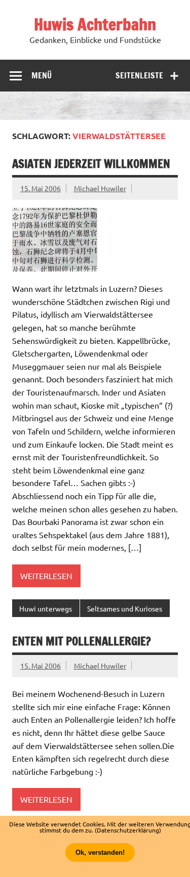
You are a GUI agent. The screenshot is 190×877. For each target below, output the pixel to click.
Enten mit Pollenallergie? (81, 641)
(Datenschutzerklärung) (128, 830)
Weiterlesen (46, 576)
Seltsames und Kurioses (124, 608)
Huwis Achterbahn (95, 24)
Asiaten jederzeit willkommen (91, 163)
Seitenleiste (139, 75)
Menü (41, 75)
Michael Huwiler (100, 188)
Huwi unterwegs (45, 608)
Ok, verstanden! (100, 852)
